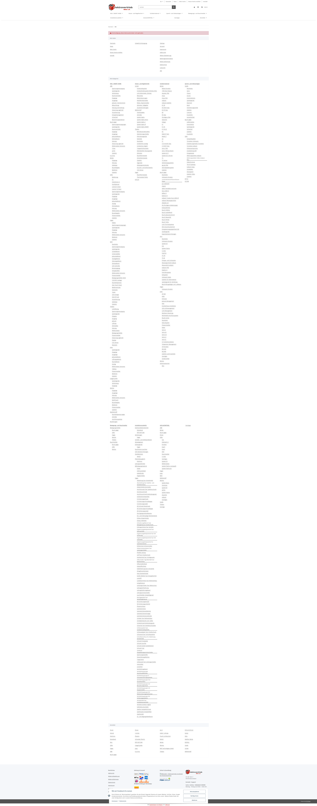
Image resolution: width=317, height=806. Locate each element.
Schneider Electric (140, 739)
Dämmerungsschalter (143, 134)
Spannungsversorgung (118, 88)
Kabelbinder (140, 473)
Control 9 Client (116, 187)
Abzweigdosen (139, 442)
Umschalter (140, 664)
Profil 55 (164, 253)
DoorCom (189, 103)
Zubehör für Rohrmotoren (169, 279)
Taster (113, 292)
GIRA (111, 175)
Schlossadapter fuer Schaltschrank (146, 632)
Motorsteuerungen (142, 98)
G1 (113, 179)
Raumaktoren (115, 362)
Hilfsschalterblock (142, 564)
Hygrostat (139, 163)
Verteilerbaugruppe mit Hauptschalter (143, 689)
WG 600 (164, 349)
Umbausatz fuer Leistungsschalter (146, 662)
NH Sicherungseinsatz (143, 601)
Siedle (186, 86)
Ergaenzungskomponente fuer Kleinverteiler (145, 530)
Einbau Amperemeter (143, 518)
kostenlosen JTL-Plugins (156, 805)
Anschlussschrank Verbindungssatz (147, 494)
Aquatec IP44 (165, 93)
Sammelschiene (141, 609)
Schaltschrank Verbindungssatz (145, 623)
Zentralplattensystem (168, 167)
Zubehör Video (191, 174)
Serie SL (164, 339)
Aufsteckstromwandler (143, 496)
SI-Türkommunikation (168, 342)
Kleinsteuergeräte (142, 136)
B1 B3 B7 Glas (165, 107)
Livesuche (162, 68)
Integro (164, 122)
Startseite (168, 1)
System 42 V (165, 153)
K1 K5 (163, 127)
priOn (113, 151)
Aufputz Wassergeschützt (169, 200)
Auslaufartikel (190, 117)
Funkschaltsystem (142, 88)
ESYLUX (137, 179)
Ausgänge (114, 100)
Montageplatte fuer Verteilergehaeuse (142, 598)
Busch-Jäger (113, 122)
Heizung (114, 141)
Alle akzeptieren (194, 791)
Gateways (114, 165)
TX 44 (163, 258)
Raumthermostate (142, 155)
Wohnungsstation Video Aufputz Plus (196, 159)
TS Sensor (164, 160)
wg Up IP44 (165, 165)
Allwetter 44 (165, 203)
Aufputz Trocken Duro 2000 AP (170, 198)
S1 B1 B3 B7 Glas (166, 143)
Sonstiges (164, 356)
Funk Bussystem (166, 272)
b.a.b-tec (112, 155)
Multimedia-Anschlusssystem (170, 315)
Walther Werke (189, 739)
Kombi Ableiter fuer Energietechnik (146, 576)
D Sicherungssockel (142, 504)
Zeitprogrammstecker (143, 165)
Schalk (137, 86)
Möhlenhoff (138, 110)
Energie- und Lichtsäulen (169, 260)
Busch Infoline (166, 210)
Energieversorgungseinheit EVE (170, 229)
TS (162, 158)
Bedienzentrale (116, 287)
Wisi (163, 366)
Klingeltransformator (143, 571)
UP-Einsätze (165, 346)
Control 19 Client (116, 189)
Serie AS (164, 332)
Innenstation (190, 124)
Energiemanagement (118, 115)
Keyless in (164, 270)
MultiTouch (115, 400)
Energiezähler (116, 270)
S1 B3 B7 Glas (165, 146)
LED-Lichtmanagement (168, 308)
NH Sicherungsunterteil (143, 604)
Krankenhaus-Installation (169, 306)
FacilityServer (115, 184)
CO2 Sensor (115, 342)
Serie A (164, 330)
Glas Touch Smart (117, 285)
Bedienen (114, 170)
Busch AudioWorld (167, 212)
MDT (111, 242)
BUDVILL (187, 742)
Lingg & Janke (113, 378)
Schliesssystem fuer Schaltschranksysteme (143, 628)
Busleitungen (113, 421)
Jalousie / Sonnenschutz (118, 103)
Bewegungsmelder (117, 333)
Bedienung (115, 177)
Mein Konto (182, 1)
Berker (112, 158)
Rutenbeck (140, 430)
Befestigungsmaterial (141, 466)
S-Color (164, 251)
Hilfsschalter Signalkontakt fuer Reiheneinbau (145, 560)
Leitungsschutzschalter (143, 592)
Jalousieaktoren (116, 136)
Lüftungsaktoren (116, 359)
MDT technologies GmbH (167, 748)
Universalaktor (116, 254)
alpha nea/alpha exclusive (169, 188)
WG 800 (164, 351)
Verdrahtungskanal (142, 669)
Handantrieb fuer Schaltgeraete (146, 557)
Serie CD (164, 334)
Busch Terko (165, 222)
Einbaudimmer (166, 207)
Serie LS (164, 337)
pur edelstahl (165, 183)
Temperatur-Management (169, 344)
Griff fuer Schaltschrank (143, 555)
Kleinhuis (139, 461)
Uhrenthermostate (142, 158)
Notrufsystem (165, 322)
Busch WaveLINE (166, 217)
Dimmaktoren (116, 139)
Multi (188, 105)
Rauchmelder (113, 442)
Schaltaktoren (116, 251)
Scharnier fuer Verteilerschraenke (146, 625)
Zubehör (114, 153)
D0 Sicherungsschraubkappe (145, 508)
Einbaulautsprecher (192, 148)
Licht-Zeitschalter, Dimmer (144, 93)
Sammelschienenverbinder (144, 616)
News (175, 1)
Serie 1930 (165, 148)
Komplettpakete (191, 139)
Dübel (138, 468)
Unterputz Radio (166, 277)
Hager (111, 220)
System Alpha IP (141, 124)
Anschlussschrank (142, 492)
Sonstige (162, 507)
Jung (111, 347)
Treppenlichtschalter (143, 148)
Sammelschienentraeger (143, 613)
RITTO (186, 179)
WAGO (139, 456)
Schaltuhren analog (142, 143)
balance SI (165, 195)
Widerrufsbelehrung (165, 55)
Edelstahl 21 (165, 442)
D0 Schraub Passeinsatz (143, 506)
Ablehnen (194, 800)
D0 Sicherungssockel (142, 511)
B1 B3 (163, 105)
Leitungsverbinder (140, 463)
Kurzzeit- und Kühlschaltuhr (145, 167)
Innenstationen (191, 98)
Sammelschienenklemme (144, 611)
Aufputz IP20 (165, 267)
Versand (162, 46)
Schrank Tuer (140, 648)
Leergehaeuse (141, 583)
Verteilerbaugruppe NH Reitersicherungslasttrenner (145, 693)
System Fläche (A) (166, 468)
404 (161, 71)
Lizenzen (189, 112)
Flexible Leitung (141, 552)
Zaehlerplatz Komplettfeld (144, 712)
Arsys (163, 95)
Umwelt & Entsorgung (141, 43)
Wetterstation (116, 330)
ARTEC (163, 490)
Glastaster (115, 290)
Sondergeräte (165, 231)
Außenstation (190, 122)
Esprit (163, 447)
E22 (163, 246)
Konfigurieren (194, 796)
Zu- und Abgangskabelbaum (145, 716)
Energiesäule (190, 153)
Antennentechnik (164, 363)
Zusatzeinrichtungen (142, 107)
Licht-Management (167, 311)
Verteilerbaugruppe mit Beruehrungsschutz (143, 684)
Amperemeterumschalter (144, 487)
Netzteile (139, 139)
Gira (161, 236)
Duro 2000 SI (165, 191)
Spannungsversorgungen (119, 124)
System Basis (165, 483)
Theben (112, 306)
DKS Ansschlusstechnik (168, 227)
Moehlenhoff (113, 412)
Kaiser (186, 733)
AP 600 (164, 294)
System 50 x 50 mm (167, 155)
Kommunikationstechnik (141, 428)
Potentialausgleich (140, 459)
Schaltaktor (190, 169)
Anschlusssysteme (117, 419)
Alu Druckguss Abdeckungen (170, 205)
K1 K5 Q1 (164, 129)
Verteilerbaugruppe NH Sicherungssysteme (143, 697)
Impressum (115, 801)
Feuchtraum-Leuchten (141, 449)
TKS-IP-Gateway (191, 164)
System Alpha (140, 117)
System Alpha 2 (141, 122)
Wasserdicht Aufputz (167, 265)
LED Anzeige (115, 294)
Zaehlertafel (140, 714)
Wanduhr (114, 345)
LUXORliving (115, 309)
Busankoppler (116, 167)
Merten (112, 388)
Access (189, 95)
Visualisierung (116, 112)
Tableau (114, 369)
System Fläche (166, 248)
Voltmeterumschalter (143, 707)
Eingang (114, 316)
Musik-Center (165, 318)
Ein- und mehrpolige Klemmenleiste (147, 516)
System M (164, 487)
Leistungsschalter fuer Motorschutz (147, 585)
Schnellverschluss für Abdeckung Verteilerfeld (146, 637)
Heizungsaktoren (116, 261)
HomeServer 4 (116, 182)
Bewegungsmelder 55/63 (119, 278)
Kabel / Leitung (164, 733)
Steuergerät (190, 171)
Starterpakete (140, 112)
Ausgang (114, 318)
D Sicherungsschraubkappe (144, 501)
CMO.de (167, 805)
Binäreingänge (116, 268)
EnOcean (164, 299)
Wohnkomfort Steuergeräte (144, 151)
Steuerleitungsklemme (143, 657)
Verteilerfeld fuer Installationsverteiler (142, 701)
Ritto (186, 736)
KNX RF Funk (115, 297)
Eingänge (114, 98)
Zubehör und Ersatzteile (168, 354)
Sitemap (162, 43)
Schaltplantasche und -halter (145, 621)
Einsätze (164, 444)
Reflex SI (164, 193)
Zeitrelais (139, 153)
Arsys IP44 (164, 98)
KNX (163, 303)
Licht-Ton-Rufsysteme (168, 224)
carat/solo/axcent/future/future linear (170, 180)
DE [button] (161, 1)
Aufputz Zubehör (166, 103)
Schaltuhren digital (142, 146)
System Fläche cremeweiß (169, 466)
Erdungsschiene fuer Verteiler (145, 527)
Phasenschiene (141, 606)
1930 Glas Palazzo (167, 91)
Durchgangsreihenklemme (144, 513)
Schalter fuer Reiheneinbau (144, 618)
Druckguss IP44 (166, 117)
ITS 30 (163, 255)
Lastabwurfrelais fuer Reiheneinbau (147, 580)
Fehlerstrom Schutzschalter (144, 546)
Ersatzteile (190, 115)
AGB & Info (163, 52)
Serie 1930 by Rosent (167, 151)
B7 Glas (164, 115)
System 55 (164, 243)
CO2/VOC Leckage (117, 280)
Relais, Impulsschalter (143, 103)
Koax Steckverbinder (142, 573)
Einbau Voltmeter (142, 520)
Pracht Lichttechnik (165, 736)
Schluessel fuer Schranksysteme (146, 634)
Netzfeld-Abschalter (142, 100)
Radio (163, 327)
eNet (163, 296)
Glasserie (164, 119)
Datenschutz (122, 801)
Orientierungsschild (192, 107)
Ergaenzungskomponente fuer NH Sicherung (146, 534)
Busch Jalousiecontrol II (168, 215)
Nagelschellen (141, 475)
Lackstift (139, 578)
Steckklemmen (139, 454)
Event (163, 449)
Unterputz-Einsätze (167, 177)
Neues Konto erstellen (194, 1)
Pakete (114, 222)
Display (114, 340)
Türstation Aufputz (192, 146)
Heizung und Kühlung (118, 107)
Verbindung (115, 93)
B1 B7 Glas (165, 110)
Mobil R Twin (165, 134)
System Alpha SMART (143, 127)
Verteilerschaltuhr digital (144, 704)
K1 (162, 124)
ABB (111, 86)
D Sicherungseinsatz (142, 499)
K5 (162, 131)
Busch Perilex (165, 219)
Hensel (112, 733)
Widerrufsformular (165, 61)
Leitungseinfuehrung (143, 588)
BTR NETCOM (140, 432)
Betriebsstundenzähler (143, 131)
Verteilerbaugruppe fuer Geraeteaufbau (143, 680)
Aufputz (164, 100)
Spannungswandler (142, 654)
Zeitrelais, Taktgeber (142, 105)
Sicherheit (115, 117)
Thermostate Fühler (142, 177)
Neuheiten (115, 244)
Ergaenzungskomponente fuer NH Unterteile (146, 538)
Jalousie (114, 321)
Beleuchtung (115, 105)
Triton (113, 148)
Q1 (162, 139)
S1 (162, 141)
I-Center (137, 733)
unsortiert (139, 666)
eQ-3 (161, 730)
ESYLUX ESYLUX (189, 730)
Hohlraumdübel (141, 471)
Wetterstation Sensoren (118, 146)
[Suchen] (174, 7)
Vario (188, 91)
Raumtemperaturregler (118, 414)
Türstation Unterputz (192, 141)
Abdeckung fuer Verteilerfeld (145, 480)
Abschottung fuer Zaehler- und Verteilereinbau (145, 483)
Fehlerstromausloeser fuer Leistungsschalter (144, 549)
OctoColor (164, 485)
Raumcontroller (116, 95)
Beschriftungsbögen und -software (171, 284)
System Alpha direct (142, 119)
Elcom (111, 730)
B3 (162, 112)
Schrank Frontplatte (142, 641)
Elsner (161, 435)
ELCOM (187, 181)
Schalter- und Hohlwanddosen (143, 440)
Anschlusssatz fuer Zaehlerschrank (146, 489)
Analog (114, 203)
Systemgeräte (116, 91)
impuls (164, 186)
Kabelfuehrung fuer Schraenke (145, 568)
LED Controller (116, 266)
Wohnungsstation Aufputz (194, 155)
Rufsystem (165, 275)
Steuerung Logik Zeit (117, 110)
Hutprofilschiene (141, 566)
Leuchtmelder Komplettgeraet (145, 595)
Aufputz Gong (190, 167)
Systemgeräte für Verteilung (169, 282)
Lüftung (114, 323)
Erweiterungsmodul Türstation (195, 143)
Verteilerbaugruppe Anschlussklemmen (142, 672)
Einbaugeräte (138, 444)
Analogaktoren (116, 258)
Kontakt (205, 1)
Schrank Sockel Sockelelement (145, 646)
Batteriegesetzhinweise (166, 58)
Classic (189, 93)
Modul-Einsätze (166, 88)
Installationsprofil (191, 151)
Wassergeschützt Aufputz (169, 263)
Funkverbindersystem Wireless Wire (147, 91)
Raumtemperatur (117, 282)
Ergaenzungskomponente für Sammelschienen (145, 542)
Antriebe (114, 417)
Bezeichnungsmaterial (118, 119)
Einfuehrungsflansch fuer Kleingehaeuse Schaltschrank (145, 523)
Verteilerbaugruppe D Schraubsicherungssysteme (144, 676)
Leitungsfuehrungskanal (143, 590)
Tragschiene (140, 659)
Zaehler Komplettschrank (144, 709)
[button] (194, 7)
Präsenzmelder (116, 215)
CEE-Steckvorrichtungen (141, 452)
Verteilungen (138, 435)
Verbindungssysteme (168, 163)
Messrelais (140, 95)
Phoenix (137, 736)
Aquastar (164, 495)
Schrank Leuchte (141, 643)
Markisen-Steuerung (167, 313)
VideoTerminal (191, 162)
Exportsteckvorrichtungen (169, 234)
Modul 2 (164, 136)
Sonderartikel (165, 358)
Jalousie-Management (168, 301)
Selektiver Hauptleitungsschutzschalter (145, 651)
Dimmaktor (115, 326)
